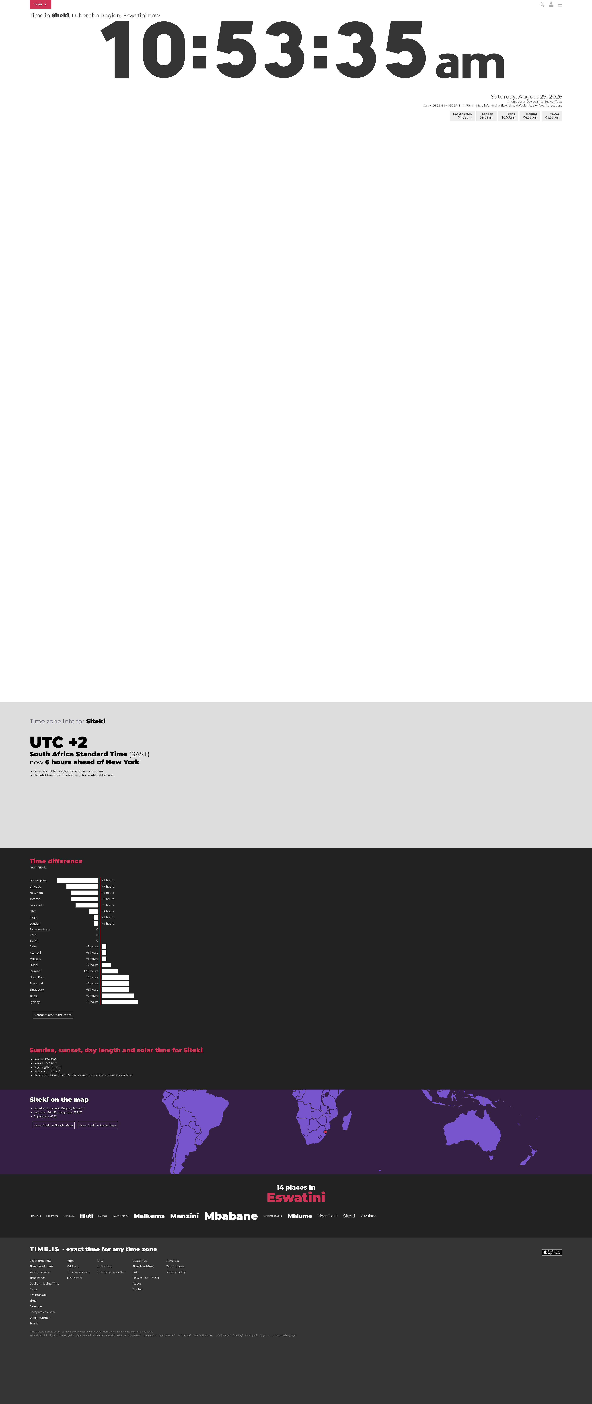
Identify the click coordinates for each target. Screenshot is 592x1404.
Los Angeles (462, 115)
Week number (40, 1318)
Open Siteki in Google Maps (53, 1125)
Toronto (35, 899)
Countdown (38, 1295)
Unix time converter (111, 1272)
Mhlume (300, 1216)
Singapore (37, 989)
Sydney (35, 1002)
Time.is (40, 4)
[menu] (560, 5)
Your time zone (40, 1272)
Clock (33, 1289)
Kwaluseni (121, 1216)
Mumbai (35, 971)
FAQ (135, 1272)
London (486, 115)
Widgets (73, 1266)
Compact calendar (42, 1312)
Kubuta (102, 1215)
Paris (508, 115)
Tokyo (552, 115)
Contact (138, 1289)
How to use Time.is (146, 1278)
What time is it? (38, 1335)
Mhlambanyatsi (272, 1215)
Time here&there (41, 1266)
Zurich (34, 940)
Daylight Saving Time (44, 1283)
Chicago (35, 886)
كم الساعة (121, 1335)
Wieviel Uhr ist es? (203, 1335)
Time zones (37, 1278)
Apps (70, 1260)
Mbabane (231, 1216)
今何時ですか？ (223, 1335)
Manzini (184, 1216)
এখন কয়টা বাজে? (134, 1335)
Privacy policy (176, 1272)
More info (482, 105)
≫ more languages (286, 1335)
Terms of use (175, 1266)
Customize (140, 1260)
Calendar (36, 1306)
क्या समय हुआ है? (67, 1335)
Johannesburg (40, 929)
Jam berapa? (184, 1335)
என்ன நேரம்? (251, 1335)
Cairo (33, 946)
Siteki (349, 1216)
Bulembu (52, 1215)
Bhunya (36, 1215)
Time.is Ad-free (143, 1266)
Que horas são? (167, 1335)
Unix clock (104, 1266)
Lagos (34, 917)
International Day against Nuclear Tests (535, 101)
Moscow (35, 959)
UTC (32, 911)
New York (36, 893)
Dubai (34, 965)
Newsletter (74, 1278)
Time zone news (78, 1272)
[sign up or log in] (551, 6)
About (137, 1283)
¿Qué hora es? (83, 1335)
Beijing (530, 115)
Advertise (173, 1260)
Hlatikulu (69, 1215)
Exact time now (40, 1260)
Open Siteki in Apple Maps (97, 1125)
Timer (34, 1300)
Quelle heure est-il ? (104, 1335)
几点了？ (53, 1335)
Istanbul (35, 952)
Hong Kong (37, 977)
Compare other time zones (53, 1015)
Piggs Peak (327, 1216)
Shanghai (36, 983)
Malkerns (149, 1216)
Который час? (150, 1335)
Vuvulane (368, 1216)
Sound (34, 1323)
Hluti (86, 1216)
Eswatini (296, 1197)
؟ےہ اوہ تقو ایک (266, 1335)
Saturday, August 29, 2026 (526, 96)
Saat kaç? (238, 1335)
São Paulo (36, 905)
